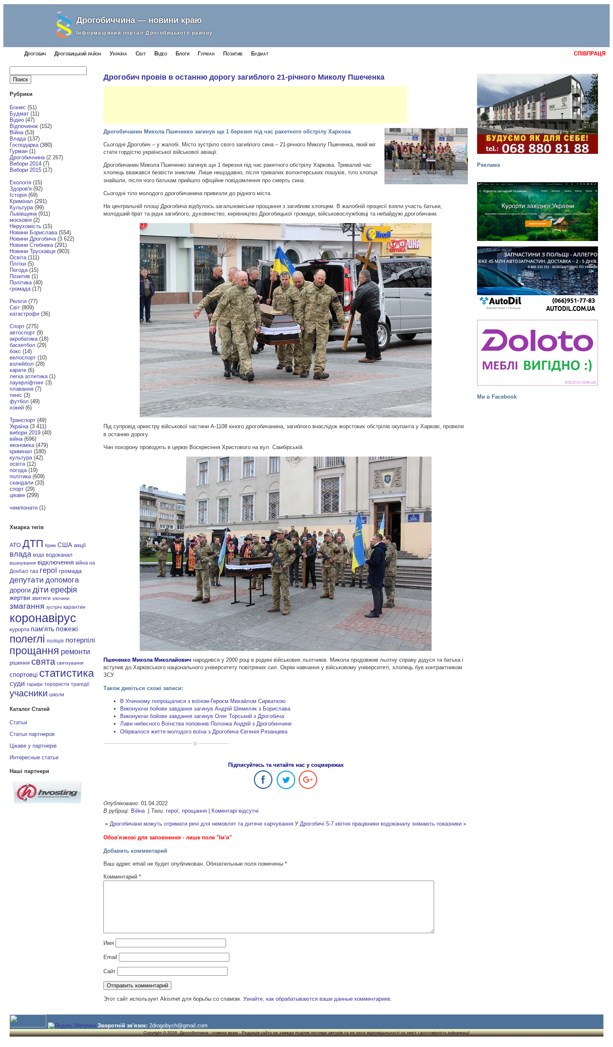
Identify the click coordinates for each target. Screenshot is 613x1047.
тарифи (35, 684)
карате (18, 370)
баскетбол (22, 345)
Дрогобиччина (27, 157)
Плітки (18, 264)
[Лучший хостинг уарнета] (47, 801)
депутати (27, 579)
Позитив (233, 53)
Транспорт (22, 420)
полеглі (27, 639)
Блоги (182, 53)
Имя (108, 943)
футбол (19, 401)
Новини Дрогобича (33, 239)
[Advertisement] (255, 104)
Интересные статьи (34, 757)
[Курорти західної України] (537, 211)
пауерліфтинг (27, 382)
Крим (50, 545)
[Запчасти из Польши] (537, 279)
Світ (141, 53)
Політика (21, 282)
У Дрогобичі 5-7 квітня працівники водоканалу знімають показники (378, 824)
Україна (118, 53)
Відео (160, 53)
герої (48, 570)
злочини (60, 598)
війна (16, 439)
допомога (62, 580)
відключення (56, 562)
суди (17, 683)
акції (80, 545)
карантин (74, 607)
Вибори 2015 (25, 170)
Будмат (260, 53)
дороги (20, 590)
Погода (19, 270)
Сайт (109, 971)
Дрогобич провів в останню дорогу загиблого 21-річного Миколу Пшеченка (243, 77)
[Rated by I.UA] (28, 1025)
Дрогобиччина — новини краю (139, 20)
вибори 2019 (25, 432)
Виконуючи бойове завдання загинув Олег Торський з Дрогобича (202, 716)
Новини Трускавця (32, 251)
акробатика (24, 339)
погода (18, 470)
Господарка (24, 145)
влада (20, 554)
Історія (18, 195)
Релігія (18, 301)
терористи (56, 684)
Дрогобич (35, 53)
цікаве (17, 495)
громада (20, 289)
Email (110, 957)
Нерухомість (25, 226)
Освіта (18, 257)
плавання (21, 389)
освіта (17, 464)
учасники (29, 693)
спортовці (24, 674)
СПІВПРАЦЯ (589, 53)
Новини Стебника (31, 245)
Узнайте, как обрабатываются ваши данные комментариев (316, 999)
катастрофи (24, 314)
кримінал (21, 451)
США (65, 545)
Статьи (18, 722)
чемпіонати (24, 508)
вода (38, 554)
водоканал (59, 555)
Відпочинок (24, 126)
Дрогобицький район (77, 53)
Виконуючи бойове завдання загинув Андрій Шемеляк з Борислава (205, 709)
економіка (22, 445)
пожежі (67, 629)
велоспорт (23, 357)
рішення (20, 663)
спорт (17, 489)
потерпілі (80, 640)
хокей (17, 407)
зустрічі (54, 607)
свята (43, 662)
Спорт (17, 326)
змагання (27, 605)
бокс (15, 351)
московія (21, 220)
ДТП (33, 543)
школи (56, 695)
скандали (21, 483)
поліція (55, 640)
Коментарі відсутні (235, 811)
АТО (15, 545)
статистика (66, 673)
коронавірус (43, 618)
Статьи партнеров (32, 734)
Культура (21, 207)
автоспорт (22, 332)
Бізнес (18, 107)
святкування (70, 662)
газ (34, 570)
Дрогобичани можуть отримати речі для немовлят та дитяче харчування (201, 824)
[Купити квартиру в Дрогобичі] (537, 114)
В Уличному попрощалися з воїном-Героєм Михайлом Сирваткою (203, 701)
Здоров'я (21, 189)
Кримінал (21, 201)
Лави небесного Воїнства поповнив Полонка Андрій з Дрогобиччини (205, 724)
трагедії (80, 684)
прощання (34, 650)
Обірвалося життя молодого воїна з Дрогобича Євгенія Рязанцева (203, 731)
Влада (18, 139)
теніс (16, 395)
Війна (16, 132)
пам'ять (42, 629)
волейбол (22, 364)
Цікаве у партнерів (33, 746)
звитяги (41, 598)
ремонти (75, 652)
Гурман (206, 53)
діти (41, 589)
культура (21, 457)
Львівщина (23, 214)
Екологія (20, 182)
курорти (19, 629)
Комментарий (122, 877)
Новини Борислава (33, 232)
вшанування (23, 562)
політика (20, 476)
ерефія (63, 589)
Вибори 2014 (25, 164)
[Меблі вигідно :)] (537, 353)
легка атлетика (29, 376)
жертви (20, 598)
